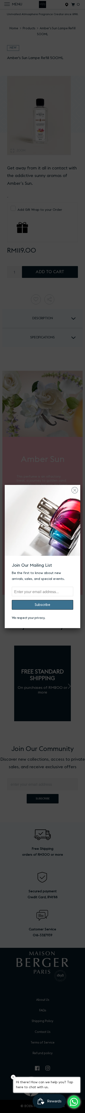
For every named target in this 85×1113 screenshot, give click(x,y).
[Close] (75, 489)
